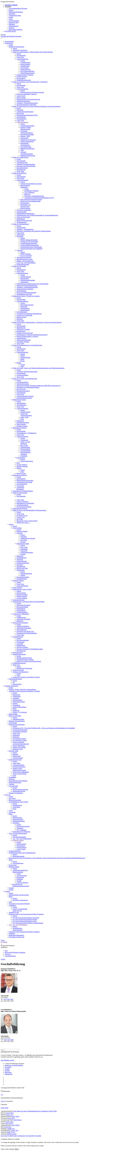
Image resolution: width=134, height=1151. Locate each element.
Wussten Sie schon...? (23, 522)
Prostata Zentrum (21, 596)
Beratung (15, 754)
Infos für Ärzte (21, 389)
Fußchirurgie (24, 282)
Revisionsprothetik (22, 607)
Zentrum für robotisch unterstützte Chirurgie (26, 677)
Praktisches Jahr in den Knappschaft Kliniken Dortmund (26, 914)
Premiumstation (17, 700)
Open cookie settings (7, 1149)
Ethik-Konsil (17, 756)
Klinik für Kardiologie (19, 173)
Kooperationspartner (22, 264)
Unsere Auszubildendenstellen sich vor (20, 909)
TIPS (22, 150)
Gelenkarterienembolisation (24, 111)
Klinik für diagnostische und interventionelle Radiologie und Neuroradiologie (36, 106)
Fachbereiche (9, 43)
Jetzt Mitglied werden (7, 1060)
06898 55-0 (11, 1129)
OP (14, 682)
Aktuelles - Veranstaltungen (25, 229)
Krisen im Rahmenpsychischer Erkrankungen (21, 743)
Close (16, 1149)
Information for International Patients (27, 387)
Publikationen (20, 219)
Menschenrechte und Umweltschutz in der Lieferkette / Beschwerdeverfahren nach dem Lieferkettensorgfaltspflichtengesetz (47, 858)
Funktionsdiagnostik (26, 552)
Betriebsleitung (17, 805)
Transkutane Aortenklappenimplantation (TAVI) (39, 198)
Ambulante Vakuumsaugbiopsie (26, 132)
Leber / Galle (24, 417)
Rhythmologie (24, 203)
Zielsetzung (16, 735)
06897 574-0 (11, 1132)
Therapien (19, 250)
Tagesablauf (16, 705)
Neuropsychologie (22, 647)
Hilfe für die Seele (22, 568)
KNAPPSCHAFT (10, 31)
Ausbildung (12, 905)
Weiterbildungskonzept (27, 73)
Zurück (11, 45)
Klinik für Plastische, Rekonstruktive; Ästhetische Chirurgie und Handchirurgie (37, 322)
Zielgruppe (16, 737)
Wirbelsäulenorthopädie (27, 280)
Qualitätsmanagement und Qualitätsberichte (22, 853)
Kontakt (22, 542)
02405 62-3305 (12, 1134)
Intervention (20, 113)
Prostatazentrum (21, 847)
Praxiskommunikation (19, 837)
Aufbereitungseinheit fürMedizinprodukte (20, 871)
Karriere (7, 891)
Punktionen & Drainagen (28, 140)
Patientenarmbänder (19, 821)
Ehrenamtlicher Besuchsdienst (18, 781)
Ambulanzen (20, 234)
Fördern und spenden (19, 747)
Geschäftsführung (10, 956)
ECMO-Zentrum (21, 76)
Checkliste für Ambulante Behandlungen (29, 313)
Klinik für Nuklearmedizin (21, 224)
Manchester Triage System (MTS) (26, 521)
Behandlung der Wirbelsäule (25, 503)
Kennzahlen (20, 877)
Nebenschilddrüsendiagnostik (29, 245)
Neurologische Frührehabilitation (23, 491)
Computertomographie (27, 126)
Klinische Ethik (13, 751)
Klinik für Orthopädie (19, 266)
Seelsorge (12, 779)
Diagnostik (19, 110)
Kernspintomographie (27, 134)
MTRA (22, 356)
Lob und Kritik (13, 786)
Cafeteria (11, 784)
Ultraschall (23, 551)
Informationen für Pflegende (21, 831)
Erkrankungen (20, 457)
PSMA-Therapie (25, 254)
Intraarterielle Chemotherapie (25, 144)
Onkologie (19, 559)
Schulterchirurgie (25, 277)
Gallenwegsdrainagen (27, 141)
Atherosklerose (25, 308)
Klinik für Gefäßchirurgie (20, 157)
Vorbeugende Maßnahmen (21, 772)
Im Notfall (19, 519)
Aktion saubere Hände (19, 774)
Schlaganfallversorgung (20, 508)
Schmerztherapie (25, 69)
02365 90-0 (7, 1127)
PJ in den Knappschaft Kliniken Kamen (25, 919)
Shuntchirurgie (21, 169)
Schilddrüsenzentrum (19, 663)
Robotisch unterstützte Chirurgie (26, 94)
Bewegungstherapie (22, 640)
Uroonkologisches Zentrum (24, 396)
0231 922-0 (11, 1118)
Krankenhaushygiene (15, 759)
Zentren (11, 524)
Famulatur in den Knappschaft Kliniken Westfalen (24, 932)
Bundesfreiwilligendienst (16, 935)
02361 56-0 (14, 1130)
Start (6, 950)
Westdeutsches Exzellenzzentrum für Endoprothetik (32, 284)
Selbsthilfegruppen (18, 719)
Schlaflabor (23, 456)
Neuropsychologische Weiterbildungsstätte (29, 649)
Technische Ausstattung (23, 210)
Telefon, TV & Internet (20, 712)
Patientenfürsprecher (19, 791)
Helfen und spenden (15, 800)
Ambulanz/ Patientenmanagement (26, 371)
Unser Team (20, 57)
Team (18, 675)
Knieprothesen (21, 610)
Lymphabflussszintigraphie (28, 243)
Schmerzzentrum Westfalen (24, 75)
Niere (22, 419)
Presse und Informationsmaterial (26, 292)
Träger (11, 810)
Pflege (22, 359)
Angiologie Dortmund (23, 619)
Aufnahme (16, 698)
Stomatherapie (20, 566)
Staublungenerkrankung (27, 155)
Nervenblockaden (25, 147)
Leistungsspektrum (22, 59)
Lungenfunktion (25, 450)
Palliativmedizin (25, 357)
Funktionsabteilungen (15, 679)
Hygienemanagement (23, 826)
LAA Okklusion (29, 192)
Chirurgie (19, 533)
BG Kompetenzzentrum (23, 507)
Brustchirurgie (20, 331)
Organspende (13, 723)
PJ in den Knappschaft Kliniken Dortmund (26, 918)
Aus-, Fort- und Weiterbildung (22, 838)
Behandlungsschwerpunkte (24, 480)
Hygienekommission (19, 766)
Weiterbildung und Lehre (24, 294)
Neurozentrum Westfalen (20, 622)
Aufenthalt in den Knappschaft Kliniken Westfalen (24, 691)
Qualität (18, 881)
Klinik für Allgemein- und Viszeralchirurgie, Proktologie (30, 82)
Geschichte (12, 812)
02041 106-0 (15, 1116)
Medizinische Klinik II (19, 428)
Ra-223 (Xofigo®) (26, 255)
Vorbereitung (17, 696)
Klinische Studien (21, 531)
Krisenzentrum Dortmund (17, 724)
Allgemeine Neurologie (20, 50)
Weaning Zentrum (22, 466)
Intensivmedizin (25, 64)
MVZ (18, 463)
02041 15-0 (9, 1114)
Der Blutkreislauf (21, 312)
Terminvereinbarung (22, 626)
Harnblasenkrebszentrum (24, 398)
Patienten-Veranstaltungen (17, 721)
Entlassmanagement (19, 702)
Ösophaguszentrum (19, 600)
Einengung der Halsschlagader (25, 166)
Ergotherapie (20, 642)
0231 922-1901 (8, 999)
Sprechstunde (24, 68)
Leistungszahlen (21, 212)
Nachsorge (19, 565)
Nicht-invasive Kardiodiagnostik (30, 201)
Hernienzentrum (18, 652)
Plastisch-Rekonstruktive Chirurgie (27, 336)
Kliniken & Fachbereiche (16, 47)
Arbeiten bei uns (14, 912)
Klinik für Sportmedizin (20, 493)
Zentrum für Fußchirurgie (20, 672)
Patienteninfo (20, 570)
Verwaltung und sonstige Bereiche (19, 903)
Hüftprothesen (20, 608)
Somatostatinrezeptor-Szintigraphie (31, 247)
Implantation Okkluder (31, 191)
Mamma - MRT (25, 136)
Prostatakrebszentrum (23, 391)
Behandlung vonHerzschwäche (25, 205)
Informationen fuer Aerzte (24, 259)
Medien (18, 363)
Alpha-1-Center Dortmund (25, 442)
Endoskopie (20, 421)
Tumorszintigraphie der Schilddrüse (31, 248)
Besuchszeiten (13, 714)
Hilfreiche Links (18, 749)
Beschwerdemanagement (20, 789)
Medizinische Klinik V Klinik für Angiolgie (26, 296)
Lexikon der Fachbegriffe (24, 315)
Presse (11, 860)
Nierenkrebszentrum (22, 384)
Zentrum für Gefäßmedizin (21, 614)
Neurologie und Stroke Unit (25, 631)
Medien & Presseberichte (24, 220)
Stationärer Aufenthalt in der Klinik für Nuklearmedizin (33, 231)
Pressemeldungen (18, 863)
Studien (22, 575)
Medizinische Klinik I (19, 399)
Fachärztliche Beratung (20, 731)
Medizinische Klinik (22, 543)
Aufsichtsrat (16, 807)
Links (22, 366)
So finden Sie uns (21, 515)
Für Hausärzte (20, 78)
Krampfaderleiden (22, 168)
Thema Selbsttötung (19, 745)
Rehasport (19, 319)
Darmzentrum (20, 846)
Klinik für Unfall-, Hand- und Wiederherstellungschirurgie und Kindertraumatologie (38, 368)
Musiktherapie (20, 645)
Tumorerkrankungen (26, 461)
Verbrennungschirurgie (23, 340)
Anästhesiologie (25, 62)
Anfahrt (11, 889)
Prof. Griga (23, 547)
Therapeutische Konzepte (24, 482)
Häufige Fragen (21, 317)
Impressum (8, 1072)
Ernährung (16, 710)
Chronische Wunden (22, 342)
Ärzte (10, 902)
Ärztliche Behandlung (19, 707)
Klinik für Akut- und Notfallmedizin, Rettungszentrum (29, 510)
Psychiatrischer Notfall (20, 740)
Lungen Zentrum (21, 464)
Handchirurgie (20, 327)
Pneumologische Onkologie (25, 453)
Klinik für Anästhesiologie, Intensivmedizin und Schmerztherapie (33, 52)
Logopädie (19, 644)
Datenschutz (16, 694)
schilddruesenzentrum (23, 101)
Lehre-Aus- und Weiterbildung (26, 263)
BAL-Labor (24, 445)
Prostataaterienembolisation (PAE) (27, 115)
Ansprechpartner (18, 758)
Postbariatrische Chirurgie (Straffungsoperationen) (31, 335)
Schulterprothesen (22, 612)
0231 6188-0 (16, 1125)
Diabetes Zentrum (22, 426)
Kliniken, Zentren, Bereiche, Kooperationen (22, 689)
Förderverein (13, 865)
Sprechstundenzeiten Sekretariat (26, 104)
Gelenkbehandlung (22, 505)
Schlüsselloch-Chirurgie (27, 538)
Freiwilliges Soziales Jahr (16, 937)
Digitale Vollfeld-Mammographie (25, 128)
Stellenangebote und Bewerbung (19, 895)
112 (2, 1094)
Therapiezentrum (18, 637)
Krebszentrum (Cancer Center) (22, 589)
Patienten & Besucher (11, 686)
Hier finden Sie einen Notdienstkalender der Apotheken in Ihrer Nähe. (35, 1111)
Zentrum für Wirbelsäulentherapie (26, 285)
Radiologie (19, 556)
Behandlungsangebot (26, 305)
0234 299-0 (10, 1113)
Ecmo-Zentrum (17, 587)
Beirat (14, 809)
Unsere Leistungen (22, 501)
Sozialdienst (12, 777)
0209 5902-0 (18, 1120)
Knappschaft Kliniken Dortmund (11, 36)
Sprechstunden (9, 41)
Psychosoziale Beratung (20, 730)
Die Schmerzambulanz (27, 71)
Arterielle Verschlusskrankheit (26, 153)
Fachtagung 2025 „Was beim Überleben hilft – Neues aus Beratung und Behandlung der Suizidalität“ (44, 728)
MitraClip (27, 194)
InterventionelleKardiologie (25, 186)
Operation (23, 536)
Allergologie (24, 440)
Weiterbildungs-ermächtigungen (17, 929)
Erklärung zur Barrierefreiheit (14, 1065)
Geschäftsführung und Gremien (18, 802)
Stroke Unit (16, 665)
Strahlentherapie (21, 558)
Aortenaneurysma (21, 162)
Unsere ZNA (20, 517)
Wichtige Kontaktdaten (16, 793)
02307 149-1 (10, 1122)
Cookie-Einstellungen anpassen (14, 1063)
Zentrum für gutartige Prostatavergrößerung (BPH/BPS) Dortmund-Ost (38, 385)
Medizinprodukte (14, 867)
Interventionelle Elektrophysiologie (31, 199)
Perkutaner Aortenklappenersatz (34, 196)
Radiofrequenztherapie (27, 148)
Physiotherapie (21, 651)
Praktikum (19, 879)
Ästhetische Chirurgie (23, 329)
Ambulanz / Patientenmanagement (27, 103)
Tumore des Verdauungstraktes (26, 414)
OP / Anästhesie (21, 830)
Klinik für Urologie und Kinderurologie (25, 378)
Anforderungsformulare (23, 257)
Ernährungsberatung (22, 422)
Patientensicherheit (26, 573)
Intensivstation (17, 684)
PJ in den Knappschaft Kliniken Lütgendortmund (28, 923)
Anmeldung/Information (20, 488)
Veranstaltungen (21, 119)
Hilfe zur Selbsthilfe (15, 716)
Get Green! (12, 798)
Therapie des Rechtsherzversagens (31, 183)
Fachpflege (16, 823)
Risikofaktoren (25, 310)
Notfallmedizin (25, 66)
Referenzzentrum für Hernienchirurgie (32, 92)
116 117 (3, 1101)
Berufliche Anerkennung (20, 900)
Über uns (7, 795)
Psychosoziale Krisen (19, 738)
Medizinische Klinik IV (20, 475)
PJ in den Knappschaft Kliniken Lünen (25, 921)
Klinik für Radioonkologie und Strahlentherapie (27, 345)
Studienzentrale (21, 844)
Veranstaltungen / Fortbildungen (26, 433)
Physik (22, 361)
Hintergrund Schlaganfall (24, 668)
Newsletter (8, 1067)
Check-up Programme (23, 217)
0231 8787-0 (9, 1123)
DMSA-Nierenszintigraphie (29, 240)
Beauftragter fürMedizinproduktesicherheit (21, 885)
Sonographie (24, 138)
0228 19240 (4, 1108)
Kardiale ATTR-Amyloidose (29, 241)
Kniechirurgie (24, 278)
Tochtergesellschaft (15, 851)
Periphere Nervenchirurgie (24, 333)
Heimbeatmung (25, 447)
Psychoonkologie (21, 484)
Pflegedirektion (17, 817)
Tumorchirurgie (21, 338)
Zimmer (15, 703)
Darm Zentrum (21, 97)
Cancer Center (20, 96)
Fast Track (23, 540)
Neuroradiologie (21, 630)
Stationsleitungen (18, 819)
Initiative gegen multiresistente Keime (19, 769)
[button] (4, 1136)
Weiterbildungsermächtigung (25, 213)
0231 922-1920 (8, 1039)
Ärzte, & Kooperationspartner (18, 833)
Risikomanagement (18, 856)
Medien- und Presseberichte (25, 261)
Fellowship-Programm (23, 605)
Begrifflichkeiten (21, 579)
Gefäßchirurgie (21, 617)
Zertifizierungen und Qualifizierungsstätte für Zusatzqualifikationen (37, 215)
